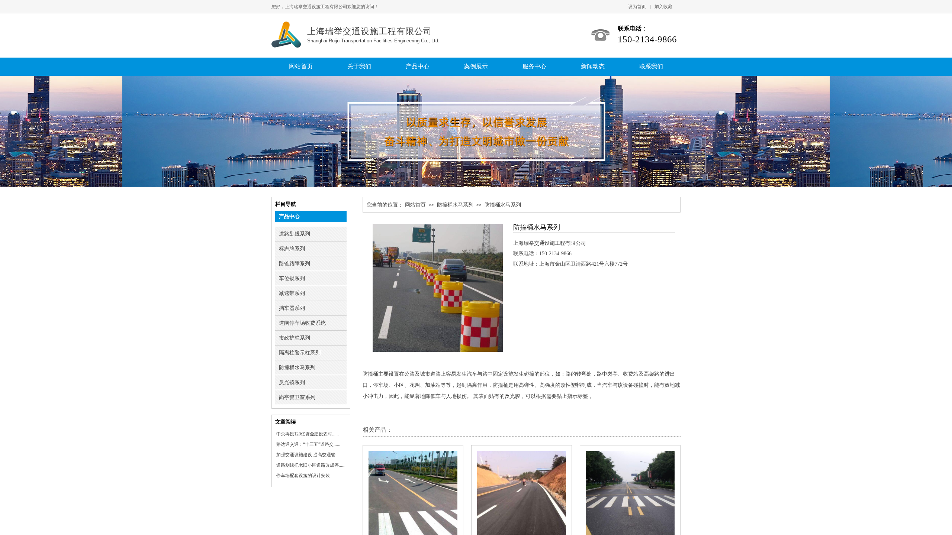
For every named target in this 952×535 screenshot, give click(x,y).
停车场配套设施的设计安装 (303, 475)
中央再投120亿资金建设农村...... (307, 434)
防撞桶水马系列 (455, 205)
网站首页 (415, 205)
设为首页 (637, 6)
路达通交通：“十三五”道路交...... (308, 444)
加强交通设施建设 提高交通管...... (309, 454)
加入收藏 (663, 6)
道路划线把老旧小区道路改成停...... (310, 465)
